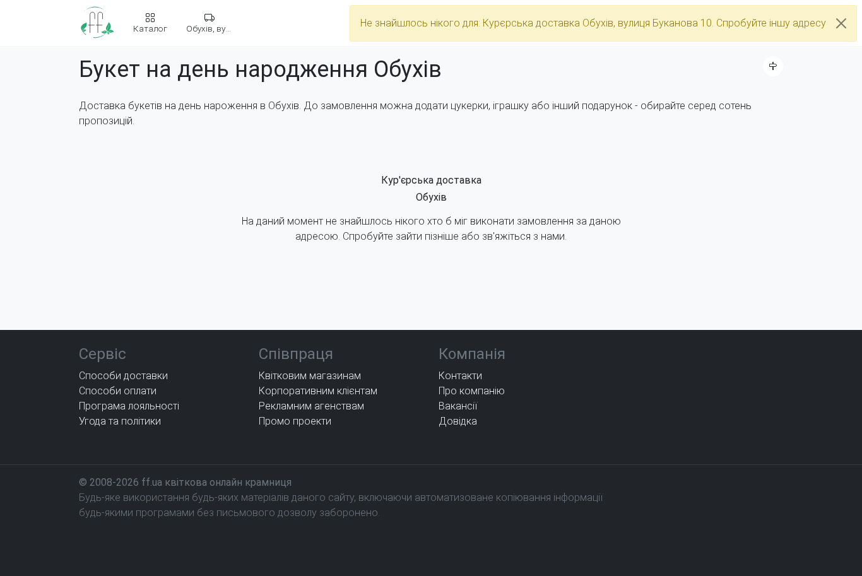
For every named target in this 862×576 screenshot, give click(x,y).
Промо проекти (295, 421)
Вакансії (458, 406)
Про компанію (472, 391)
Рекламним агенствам (311, 406)
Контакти (460, 376)
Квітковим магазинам (310, 376)
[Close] (841, 23)
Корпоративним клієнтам (318, 391)
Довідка (458, 421)
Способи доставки (123, 376)
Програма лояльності (129, 406)
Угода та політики (120, 421)
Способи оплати (117, 391)
